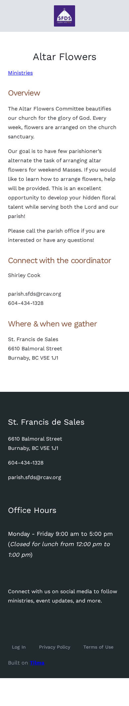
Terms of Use (98, 647)
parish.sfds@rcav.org (34, 477)
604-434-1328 (26, 462)
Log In (19, 647)
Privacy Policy (54, 647)
